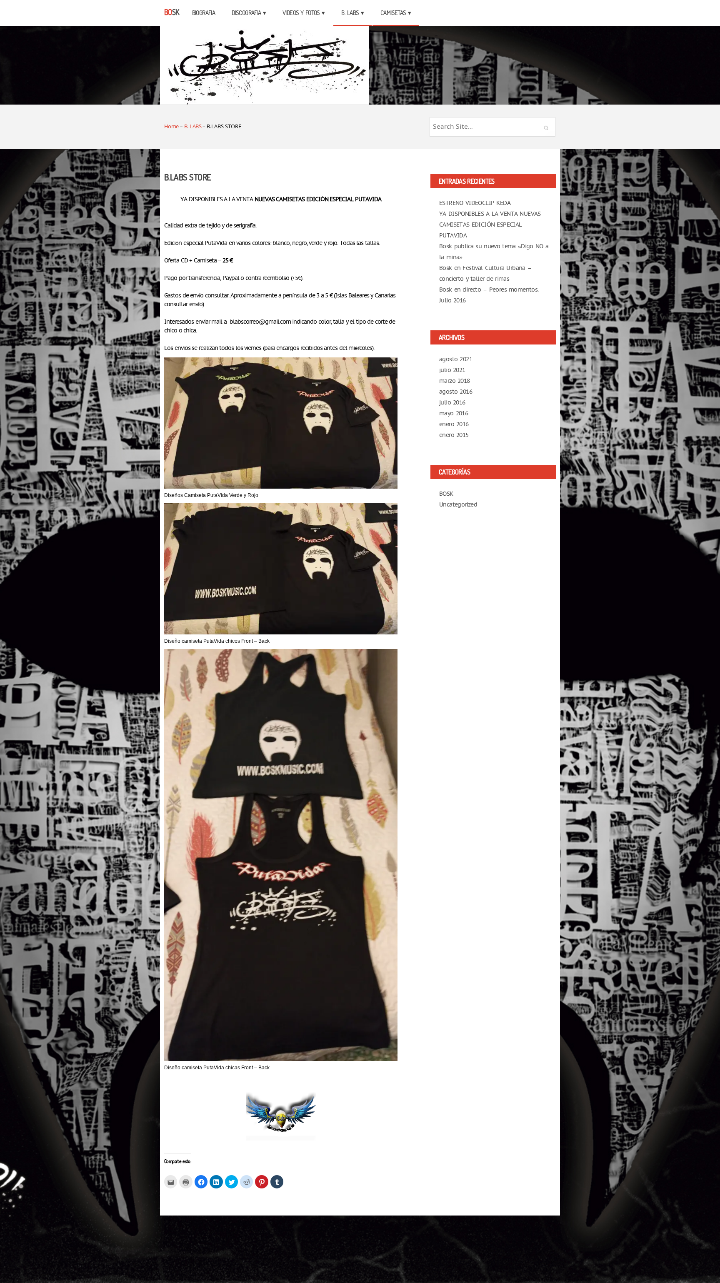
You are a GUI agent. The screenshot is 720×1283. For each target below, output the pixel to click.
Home (171, 126)
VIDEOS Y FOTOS (301, 13)
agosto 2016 (455, 391)
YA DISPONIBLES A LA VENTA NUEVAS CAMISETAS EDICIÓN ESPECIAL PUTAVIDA (490, 224)
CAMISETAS (393, 13)
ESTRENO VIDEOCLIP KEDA (474, 203)
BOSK (446, 493)
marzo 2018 (454, 380)
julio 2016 (452, 402)
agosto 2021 (455, 359)
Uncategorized (458, 504)
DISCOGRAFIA (246, 13)
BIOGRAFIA (203, 13)
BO (172, 12)
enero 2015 (454, 435)
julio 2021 (452, 370)
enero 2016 (454, 424)
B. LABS (350, 13)
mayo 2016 (453, 413)
